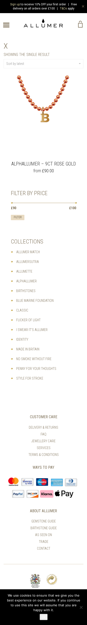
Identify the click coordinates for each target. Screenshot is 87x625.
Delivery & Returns (43, 427)
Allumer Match (28, 252)
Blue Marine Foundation (35, 301)
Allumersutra (27, 262)
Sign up (15, 4)
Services (44, 448)
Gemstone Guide (43, 521)
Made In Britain (27, 349)
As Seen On (43, 535)
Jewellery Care (43, 441)
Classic (22, 310)
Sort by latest (15, 64)
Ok (44, 617)
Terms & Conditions (44, 455)
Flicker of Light (28, 320)
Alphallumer (26, 281)
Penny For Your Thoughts (36, 369)
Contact (43, 548)
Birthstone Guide (43, 528)
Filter (18, 217)
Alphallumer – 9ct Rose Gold (43, 164)
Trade (43, 542)
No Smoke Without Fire (33, 359)
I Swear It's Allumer (32, 330)
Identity (22, 339)
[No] (81, 607)
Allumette (24, 271)
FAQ (43, 434)
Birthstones (26, 291)
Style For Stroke (29, 378)
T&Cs (63, 8)
